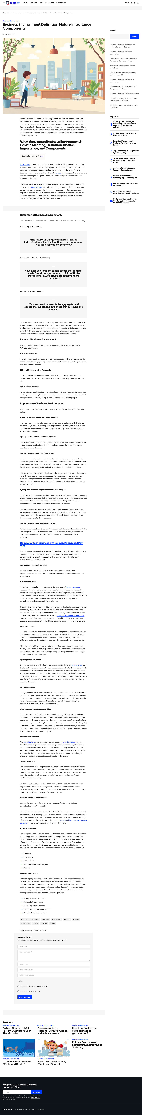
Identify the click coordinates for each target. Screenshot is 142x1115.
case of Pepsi (36, 187)
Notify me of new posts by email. (30, 991)
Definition (45, 919)
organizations (29, 742)
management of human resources (70, 615)
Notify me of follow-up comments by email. (33, 986)
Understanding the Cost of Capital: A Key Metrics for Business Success (125, 201)
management (59, 173)
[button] (4, 3)
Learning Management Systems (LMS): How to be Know (124, 143)
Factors (76, 919)
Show (41, 156)
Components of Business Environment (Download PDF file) (51, 544)
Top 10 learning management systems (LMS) (126, 152)
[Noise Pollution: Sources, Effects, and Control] (53, 1048)
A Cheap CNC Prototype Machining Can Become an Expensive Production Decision (124, 125)
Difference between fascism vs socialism (124, 94)
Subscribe (36, 1092)
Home (5, 13)
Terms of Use (10, 1099)
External (67, 919)
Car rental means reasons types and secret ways (124, 169)
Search (113, 30)
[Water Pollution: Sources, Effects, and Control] (19, 1048)
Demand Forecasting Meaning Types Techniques (125, 177)
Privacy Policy (35, 1097)
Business (24, 919)
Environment (25, 164)
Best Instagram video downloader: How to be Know (126, 192)
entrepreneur (77, 665)
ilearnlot (7, 1109)
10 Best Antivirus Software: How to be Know (125, 134)
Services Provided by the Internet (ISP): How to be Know (124, 160)
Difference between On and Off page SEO (125, 185)
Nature (52, 923)
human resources (73, 587)
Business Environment (17, 13)
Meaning (44, 923)
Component (35, 919)
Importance (25, 923)
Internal (35, 923)
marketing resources (69, 742)
